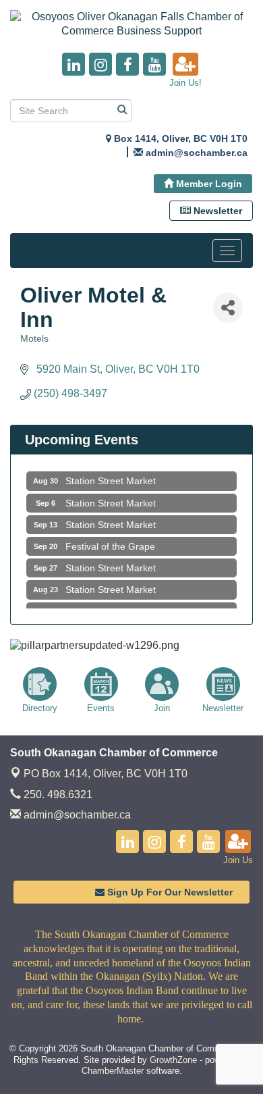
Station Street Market (110, 478)
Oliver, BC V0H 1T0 (105, 773)
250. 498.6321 (56, 794)
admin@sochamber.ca (76, 814)
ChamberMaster (113, 1071)
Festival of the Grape (110, 543)
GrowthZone (173, 1060)
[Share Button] (228, 307)
